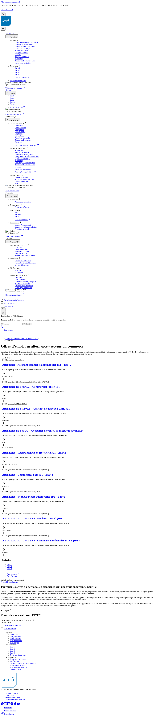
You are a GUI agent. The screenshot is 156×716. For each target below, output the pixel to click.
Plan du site (9, 695)
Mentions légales (11, 693)
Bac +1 (17, 68)
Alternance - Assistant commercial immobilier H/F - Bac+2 (36, 364)
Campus (8, 90)
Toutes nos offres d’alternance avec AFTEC (21, 339)
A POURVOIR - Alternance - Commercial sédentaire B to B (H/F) (41, 540)
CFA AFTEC (19, 247)
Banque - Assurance (22, 57)
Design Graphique (21, 53)
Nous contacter (15, 669)
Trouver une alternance (18, 667)
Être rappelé (8, 330)
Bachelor (18, 214)
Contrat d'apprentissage (23, 225)
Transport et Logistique (23, 63)
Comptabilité (19, 130)
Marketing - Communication (25, 163)
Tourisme (18, 55)
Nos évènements (10, 629)
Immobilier (18, 59)
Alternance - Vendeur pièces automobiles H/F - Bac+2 (33, 496)
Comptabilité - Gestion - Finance (26, 42)
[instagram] (5, 704)
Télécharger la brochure (23, 288)
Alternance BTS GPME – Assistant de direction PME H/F (36, 408)
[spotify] (12, 704)
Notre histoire (15, 635)
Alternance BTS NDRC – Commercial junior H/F (31, 386)
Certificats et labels (21, 249)
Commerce (18, 126)
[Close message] (3, 14)
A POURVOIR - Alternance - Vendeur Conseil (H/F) (32, 518)
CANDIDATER (7, 10)
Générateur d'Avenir (22, 251)
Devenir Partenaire (21, 181)
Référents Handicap (22, 253)
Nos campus (14, 643)
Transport (18, 142)
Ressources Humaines (22, 140)
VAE (16, 183)
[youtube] (18, 704)
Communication (20, 128)
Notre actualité (15, 639)
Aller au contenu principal (10, 2)
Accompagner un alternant (24, 179)
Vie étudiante (15, 661)
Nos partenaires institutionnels (25, 263)
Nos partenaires (15, 637)
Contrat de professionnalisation (26, 227)
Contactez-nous (20, 279)
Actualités (18, 270)
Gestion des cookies (12, 697)
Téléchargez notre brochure (14, 300)
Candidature (8, 306)
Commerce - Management (24, 44)
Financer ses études (22, 207)
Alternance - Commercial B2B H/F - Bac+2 (27, 474)
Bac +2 (17, 70)
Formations (9, 33)
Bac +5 (17, 74)
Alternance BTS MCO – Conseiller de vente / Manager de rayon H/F (42, 430)
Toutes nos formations (18, 655)
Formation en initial (22, 229)
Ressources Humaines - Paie (25, 61)
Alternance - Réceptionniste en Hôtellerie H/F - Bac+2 (34, 452)
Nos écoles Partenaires (23, 261)
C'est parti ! (27, 324)
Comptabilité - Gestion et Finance (27, 157)
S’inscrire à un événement (24, 286)
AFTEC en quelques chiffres (25, 256)
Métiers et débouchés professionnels (23, 663)
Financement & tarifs (17, 665)
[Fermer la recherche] (3, 313)
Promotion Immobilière (23, 138)
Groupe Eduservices (22, 265)
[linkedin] (9, 704)
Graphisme (18, 134)
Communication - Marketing (25, 46)
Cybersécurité (20, 132)
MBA (17, 216)
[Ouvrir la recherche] (3, 309)
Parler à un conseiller (22, 284)
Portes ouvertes (9, 303)
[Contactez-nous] (2, 327)
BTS (16, 212)
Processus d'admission (23, 202)
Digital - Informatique (22, 48)
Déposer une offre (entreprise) (25, 282)
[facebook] (2, 704)
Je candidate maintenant (9, 582)
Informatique (19, 136)
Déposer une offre (21, 177)
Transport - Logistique (23, 169)
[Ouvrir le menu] (3, 29)
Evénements (19, 272)
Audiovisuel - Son (21, 51)
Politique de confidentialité (15, 699)
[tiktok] (15, 704)
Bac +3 (17, 72)
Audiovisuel (19, 150)
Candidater (18, 277)
